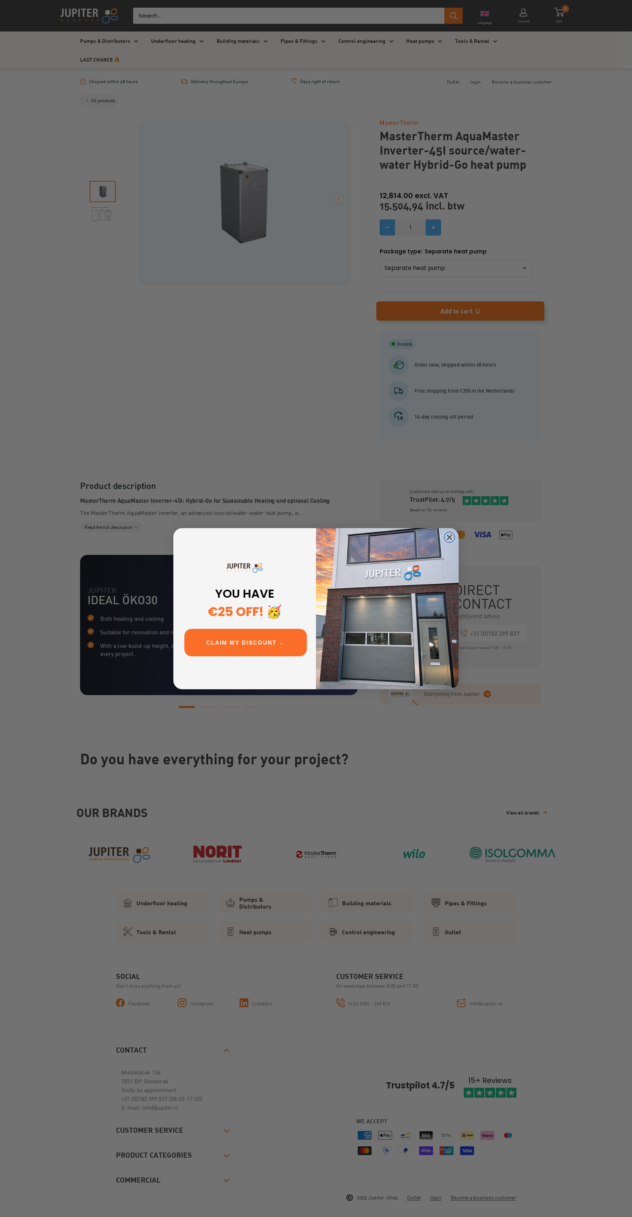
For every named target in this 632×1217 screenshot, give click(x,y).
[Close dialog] (449, 537)
